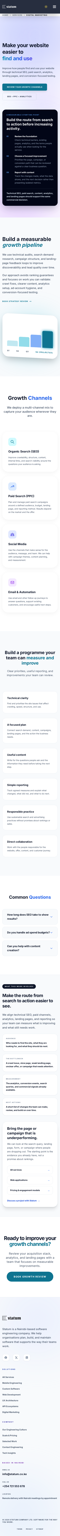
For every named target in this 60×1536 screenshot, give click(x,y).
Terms (19, 1529)
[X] (16, 1357)
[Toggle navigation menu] (54, 7)
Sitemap (39, 1529)
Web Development (11, 1394)
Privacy (29, 1529)
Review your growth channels (24, 87)
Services (17, 15)
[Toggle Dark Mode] (46, 7)
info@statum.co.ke (14, 1474)
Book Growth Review (30, 1276)
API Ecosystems (10, 1406)
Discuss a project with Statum (23, 1200)
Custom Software (11, 1389)
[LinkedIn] (26, 1357)
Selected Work (9, 1441)
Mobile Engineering (12, 1383)
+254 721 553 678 (13, 1486)
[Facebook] (5, 1357)
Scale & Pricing (9, 1435)
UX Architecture (10, 1400)
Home (5, 15)
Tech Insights (9, 1453)
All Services (8, 1377)
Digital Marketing (10, 1412)
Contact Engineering (12, 1447)
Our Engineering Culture (14, 1429)
